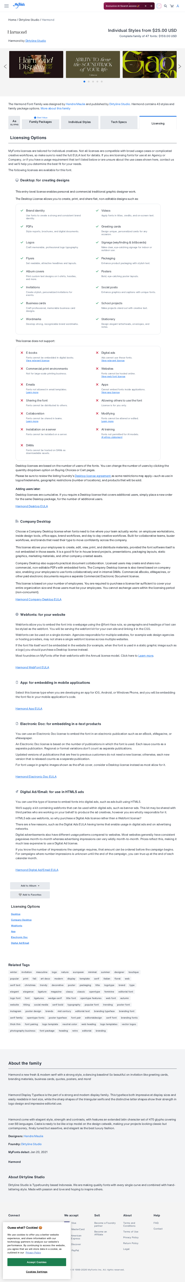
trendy (43, 985)
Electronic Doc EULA (36, 776)
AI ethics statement (111, 437)
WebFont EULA (32, 667)
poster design (33, 1011)
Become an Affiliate (100, 1233)
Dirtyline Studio (29, 20)
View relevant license (38, 360)
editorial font (126, 991)
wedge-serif (55, 998)
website (14, 1004)
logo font (15, 998)
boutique (134, 972)
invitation (26, 972)
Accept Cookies (36, 1262)
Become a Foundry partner (105, 1224)
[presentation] (5, 66)
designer (119, 972)
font (27, 998)
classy (69, 991)
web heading (88, 1024)
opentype (94, 991)
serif (96, 978)
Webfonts (16, 925)
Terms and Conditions (129, 1224)
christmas (30, 985)
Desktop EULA (32, 506)
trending (108, 1004)
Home (12, 20)
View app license (110, 392)
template (85, 978)
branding (101, 1030)
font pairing (31, 1024)
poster (71, 985)
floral (118, 978)
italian (107, 978)
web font (111, 998)
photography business (22, 1030)
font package (47, 1030)
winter (13, 972)
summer (105, 972)
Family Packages (40, 122)
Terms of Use (130, 1231)
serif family (16, 1017)
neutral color (70, 1024)
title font (71, 998)
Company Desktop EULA (38, 599)
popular (14, 978)
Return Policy (130, 1243)
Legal (126, 1249)
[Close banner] (145, 6)
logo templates (108, 1024)
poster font (123, 1004)
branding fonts (129, 1017)
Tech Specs (119, 122)
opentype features (91, 998)
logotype (109, 985)
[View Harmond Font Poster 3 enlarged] (150, 64)
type (132, 985)
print (25, 978)
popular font (92, 1004)
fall (34, 978)
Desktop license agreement (93, 476)
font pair (76, 1017)
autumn (124, 998)
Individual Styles (79, 122)
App (13, 931)
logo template (50, 1024)
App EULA (29, 708)
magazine (56, 991)
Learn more (32, 392)
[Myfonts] (19, 7)
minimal (92, 972)
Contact (158, 1228)
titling (26, 1004)
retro (75, 1030)
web (127, 978)
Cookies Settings (37, 1272)
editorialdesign (93, 1017)
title (97, 985)
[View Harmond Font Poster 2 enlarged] (93, 64)
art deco (45, 978)
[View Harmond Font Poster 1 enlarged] (36, 64)
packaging (85, 985)
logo (54, 972)
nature (65, 972)
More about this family (55, 108)
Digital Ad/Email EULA (37, 870)
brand (122, 985)
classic (81, 991)
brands (49, 1011)
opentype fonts (35, 1017)
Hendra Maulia (75, 104)
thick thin (15, 1024)
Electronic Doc (19, 937)
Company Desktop (21, 920)
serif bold (57, 1004)
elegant (14, 991)
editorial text (82, 1011)
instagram (15, 1011)
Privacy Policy (131, 1237)
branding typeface (104, 1011)
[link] (172, 6)
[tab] (84, 81)
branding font (126, 1011)
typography (74, 1004)
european (78, 972)
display (71, 978)
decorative (58, 985)
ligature (42, 991)
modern (58, 978)
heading (63, 1030)
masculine (42, 972)
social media (41, 1004)
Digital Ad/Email (20, 943)
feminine (109, 991)
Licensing (158, 123)
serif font (111, 1017)
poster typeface (58, 1017)
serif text (15, 985)
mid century (64, 1011)
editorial (86, 1030)
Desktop (15, 914)
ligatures (39, 998)
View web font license (113, 376)
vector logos (129, 1024)
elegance (28, 991)
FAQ (156, 1223)
